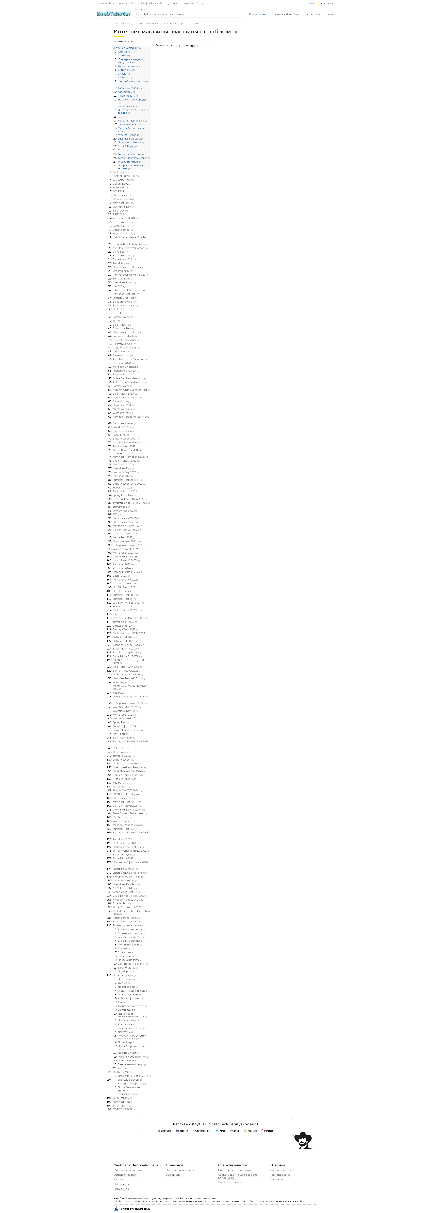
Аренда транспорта (131, 929)
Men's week (121, 351)
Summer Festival (125, 336)
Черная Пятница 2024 (128, 775)
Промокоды (186, 3)
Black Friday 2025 (124, 858)
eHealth (124, 73)
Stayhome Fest (123, 328)
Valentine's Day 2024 (127, 707)
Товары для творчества (134, 158)
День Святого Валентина (130, 813)
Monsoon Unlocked (125, 366)
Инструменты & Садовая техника (133, 111)
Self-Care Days (123, 278)
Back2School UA (124, 625)
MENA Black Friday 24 (127, 794)
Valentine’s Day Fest (126, 884)
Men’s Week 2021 (125, 409)
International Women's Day (131, 274)
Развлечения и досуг (132, 1064)
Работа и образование (133, 1056)
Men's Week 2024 (125, 714)
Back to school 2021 (126, 438)
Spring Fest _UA (124, 495)
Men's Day (120, 286)
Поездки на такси (130, 959)
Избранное (121, 1188)
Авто (122, 1002)
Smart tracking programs (130, 872)
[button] (326, 3)
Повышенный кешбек (285, 14)
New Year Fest (123, 1101)
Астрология (126, 1024)
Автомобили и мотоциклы (133, 83)
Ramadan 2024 (123, 568)
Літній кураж (122, 752)
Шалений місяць (124, 778)
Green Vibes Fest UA (126, 891)
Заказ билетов (128, 967)
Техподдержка (280, 1174)
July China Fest (123, 179)
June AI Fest (122, 903)
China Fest (120, 251)
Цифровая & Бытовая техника (131, 167)
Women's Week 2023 (127, 549)
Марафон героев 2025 (128, 825)
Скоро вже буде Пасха (128, 644)
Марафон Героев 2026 (128, 899)
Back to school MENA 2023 (130, 633)
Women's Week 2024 (127, 718)
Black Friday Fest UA (126, 648)
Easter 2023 (121, 575)
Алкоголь (125, 77)
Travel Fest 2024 (124, 755)
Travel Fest (121, 263)
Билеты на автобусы (131, 937)
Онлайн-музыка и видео (134, 990)
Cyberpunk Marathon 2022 (130, 499)
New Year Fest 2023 (127, 541)
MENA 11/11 (121, 782)
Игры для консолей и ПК (134, 1075)
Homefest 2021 (123, 405)
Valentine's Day (123, 206)
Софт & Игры (127, 146)
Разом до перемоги (126, 763)
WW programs (123, 682)
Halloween (120, 187)
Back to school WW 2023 (129, 483)
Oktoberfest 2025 (125, 641)
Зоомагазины (127, 106)
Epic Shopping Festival (128, 652)
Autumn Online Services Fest (131, 389)
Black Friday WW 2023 (128, 666)
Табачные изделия (130, 88)
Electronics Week (125, 301)
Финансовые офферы (127, 1079)
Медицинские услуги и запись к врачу (132, 1037)
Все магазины (257, 14)
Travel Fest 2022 (124, 487)
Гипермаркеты (128, 95)
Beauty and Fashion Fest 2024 (131, 743)
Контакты (276, 1179)
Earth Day (120, 210)
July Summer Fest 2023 (128, 602)
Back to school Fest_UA (128, 847)
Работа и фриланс (130, 998)
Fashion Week (123, 317)
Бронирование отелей (133, 963)
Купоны (172, 3)
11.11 (117, 320)
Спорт (123, 150)
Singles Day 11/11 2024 (127, 790)
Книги (123, 116)
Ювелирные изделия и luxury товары (131, 61)
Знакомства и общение (133, 1028)
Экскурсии (126, 952)
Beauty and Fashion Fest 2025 (130, 834)
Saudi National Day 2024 (129, 771)
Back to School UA (125, 305)
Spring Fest (121, 722)
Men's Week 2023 (125, 552)
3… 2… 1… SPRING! (125, 888)
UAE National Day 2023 (128, 674)
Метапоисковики (130, 944)
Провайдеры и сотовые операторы (132, 1048)
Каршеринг (126, 956)
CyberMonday (123, 270)
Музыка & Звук (128, 134)
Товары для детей (131, 154)
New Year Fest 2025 (127, 801)
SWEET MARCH (124, 1109)
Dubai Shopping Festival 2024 (130, 698)
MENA (118, 692)
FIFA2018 (120, 214)
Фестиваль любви (125, 880)
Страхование (127, 1094)
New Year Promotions (128, 267)
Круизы (124, 948)
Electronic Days (123, 255)
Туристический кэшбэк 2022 (131, 502)
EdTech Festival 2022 (127, 529)
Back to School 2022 (127, 491)
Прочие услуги (128, 1052)
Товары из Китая (130, 161)
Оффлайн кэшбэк (153, 3)
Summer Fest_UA (125, 828)
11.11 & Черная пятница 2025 (131, 850)
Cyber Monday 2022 (127, 460)
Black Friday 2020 (125, 393)
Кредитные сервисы (132, 1083)
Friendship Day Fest (126, 370)
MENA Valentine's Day (127, 526)
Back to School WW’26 (128, 921)
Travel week (121, 506)
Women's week (124, 821)
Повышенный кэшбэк (180, 1170)
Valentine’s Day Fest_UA (129, 809)
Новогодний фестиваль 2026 (130, 864)
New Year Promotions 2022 (130, 456)
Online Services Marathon (129, 378)
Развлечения (127, 1060)
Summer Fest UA (125, 598)
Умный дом (126, 69)
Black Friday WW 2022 (128, 518)
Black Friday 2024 (125, 798)
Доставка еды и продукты (134, 101)
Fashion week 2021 (125, 446)
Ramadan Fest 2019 (126, 293)
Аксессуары (127, 91)
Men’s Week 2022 (125, 464)
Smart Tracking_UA (126, 868)
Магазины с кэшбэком (124, 3)
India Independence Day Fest (130, 239)
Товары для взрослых (132, 66)
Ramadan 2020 (123, 363)
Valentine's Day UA (125, 710)
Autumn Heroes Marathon (130, 382)
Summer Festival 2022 (128, 479)
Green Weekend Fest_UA (129, 767)
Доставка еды (128, 986)
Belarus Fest (121, 748)
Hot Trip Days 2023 (125, 587)
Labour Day (121, 434)
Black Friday (122, 195)
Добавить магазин (230, 1182)
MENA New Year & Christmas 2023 (130, 687)
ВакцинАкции (123, 355)
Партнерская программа (319, 14)
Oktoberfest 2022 (125, 510)
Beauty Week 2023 (126, 629)
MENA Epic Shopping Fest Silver (128, 662)
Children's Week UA (126, 583)
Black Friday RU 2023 (127, 656)
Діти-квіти (120, 733)
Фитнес (124, 983)
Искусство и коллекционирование (132, 1015)
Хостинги (125, 1068)
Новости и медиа (130, 1020)
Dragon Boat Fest (125, 297)
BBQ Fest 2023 (123, 591)
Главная (102, 3)
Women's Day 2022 (126, 472)
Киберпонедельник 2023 (130, 545)
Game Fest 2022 (124, 537)
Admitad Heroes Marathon (130, 248)
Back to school (123, 172)
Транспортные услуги (132, 1006)
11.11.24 (119, 786)
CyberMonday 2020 (126, 340)
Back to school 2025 (126, 843)
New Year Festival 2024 (129, 678)
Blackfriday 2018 (125, 259)
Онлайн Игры (122, 1072)
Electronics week (124, 222)
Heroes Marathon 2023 (128, 571)
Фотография (127, 1009)
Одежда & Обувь (130, 138)
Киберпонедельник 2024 (130, 703)
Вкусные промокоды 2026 (130, 895)
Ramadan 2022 (123, 476)
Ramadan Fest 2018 (126, 218)
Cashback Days (123, 431)
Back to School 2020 (127, 374)
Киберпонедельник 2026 (130, 876)
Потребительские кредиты (129, 1089)
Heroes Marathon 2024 (128, 730)
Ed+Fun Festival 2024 (127, 805)
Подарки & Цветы (131, 142)
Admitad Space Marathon (129, 442)
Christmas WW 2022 (126, 533)
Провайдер (126, 1042)
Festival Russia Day (126, 176)
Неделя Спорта (123, 199)
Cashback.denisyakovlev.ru (128, 23)
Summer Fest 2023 (126, 594)
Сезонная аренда (130, 933)
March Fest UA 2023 (126, 560)
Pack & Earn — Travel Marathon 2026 (131, 913)
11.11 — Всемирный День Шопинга (127, 452)
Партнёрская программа (235, 1170)
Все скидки (173, 1174)
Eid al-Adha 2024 (124, 737)
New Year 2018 (123, 202)
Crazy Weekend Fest (127, 347)
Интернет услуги (125, 975)
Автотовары (127, 51)
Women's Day (123, 412)
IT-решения (126, 979)
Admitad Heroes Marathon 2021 (131, 418)
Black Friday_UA (124, 854)
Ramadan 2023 (123, 564)
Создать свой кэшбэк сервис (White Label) (237, 1176)
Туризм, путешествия (128, 925)
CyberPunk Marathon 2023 (130, 618)
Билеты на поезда (130, 940)
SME (117, 614)
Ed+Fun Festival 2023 (127, 670)
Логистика (125, 1031)
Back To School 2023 (127, 610)
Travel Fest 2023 (124, 606)
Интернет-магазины (186, 23)
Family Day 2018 (124, 225)
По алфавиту (140, 9)
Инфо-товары (122, 1097)
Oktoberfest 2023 (125, 637)
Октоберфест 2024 (126, 726)
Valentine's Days (124, 282)
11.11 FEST (120, 191)
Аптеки (124, 55)
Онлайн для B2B (129, 994)
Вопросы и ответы (282, 1170)
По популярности (189, 45)
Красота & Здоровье (132, 120)
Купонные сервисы (131, 124)
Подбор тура (127, 971)
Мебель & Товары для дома (131, 130)
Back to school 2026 (126, 917)
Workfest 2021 (123, 427)
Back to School (123, 309)
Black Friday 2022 (125, 522)
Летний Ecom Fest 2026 (129, 907)
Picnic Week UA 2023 (127, 579)
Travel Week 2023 (125, 621)
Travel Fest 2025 (124, 839)
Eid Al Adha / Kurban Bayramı (131, 244)
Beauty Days (122, 183)
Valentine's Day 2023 (127, 556)
